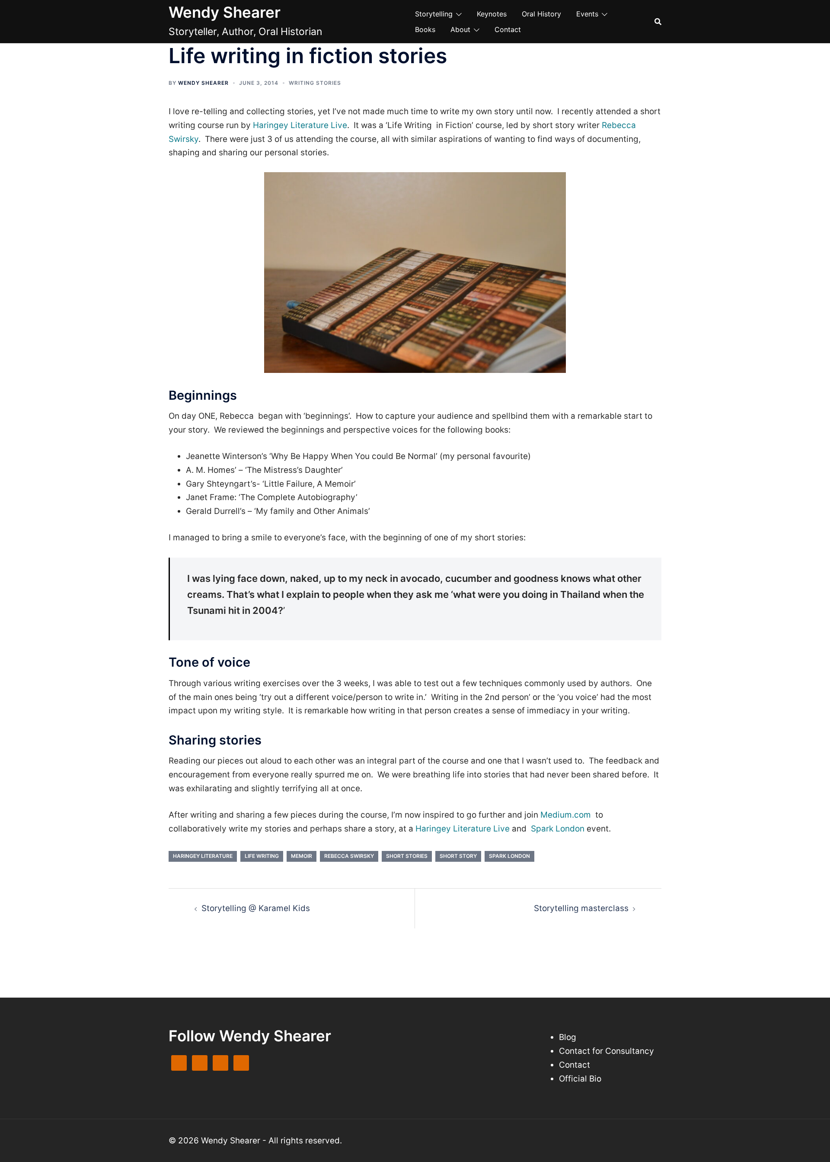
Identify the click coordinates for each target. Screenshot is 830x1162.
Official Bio (580, 1079)
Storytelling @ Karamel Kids (255, 908)
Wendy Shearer (225, 12)
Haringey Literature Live (300, 125)
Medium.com (565, 815)
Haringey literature (203, 856)
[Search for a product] (657, 21)
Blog (567, 1037)
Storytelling (434, 14)
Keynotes (492, 14)
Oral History (541, 14)
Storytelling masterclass (581, 908)
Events (587, 14)
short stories (407, 856)
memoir (301, 856)
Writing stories (315, 83)
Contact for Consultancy (606, 1051)
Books (425, 29)
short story (458, 856)
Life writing (262, 856)
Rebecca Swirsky (349, 856)
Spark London (557, 829)
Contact (508, 29)
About (460, 29)
